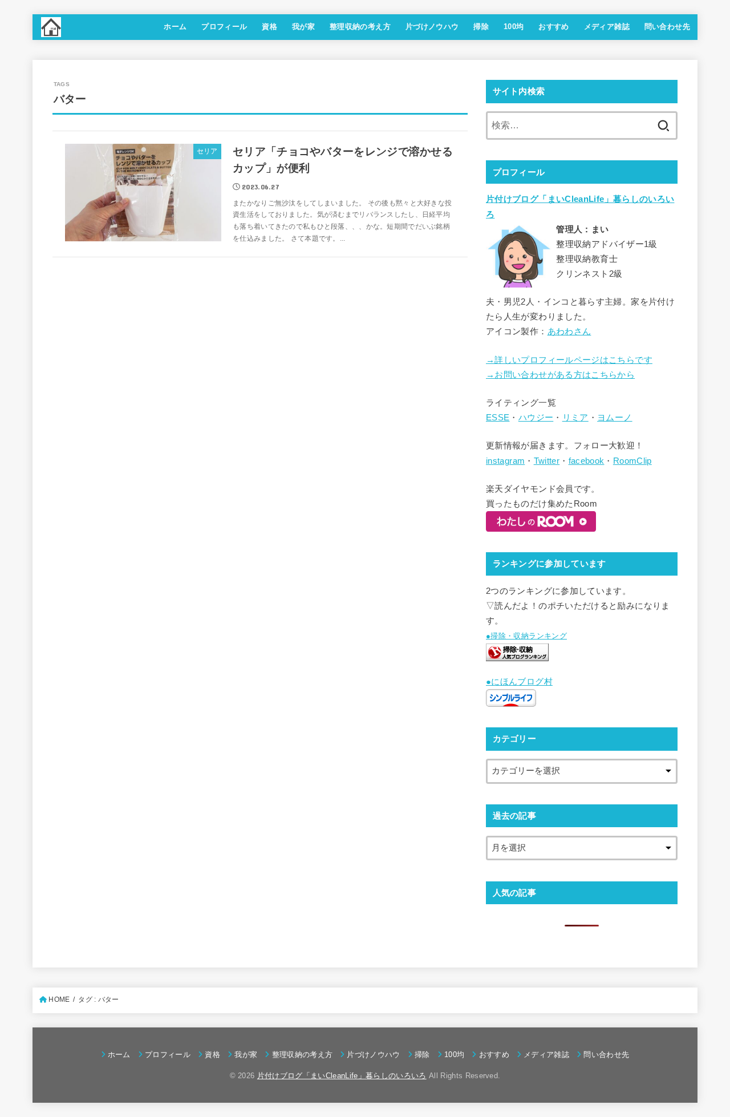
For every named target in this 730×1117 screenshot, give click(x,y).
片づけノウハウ (432, 26)
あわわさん (569, 331)
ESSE (497, 417)
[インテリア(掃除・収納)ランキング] (517, 653)
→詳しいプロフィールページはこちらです (569, 360)
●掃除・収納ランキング (526, 636)
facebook (587, 461)
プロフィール (224, 26)
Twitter (547, 461)
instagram (505, 461)
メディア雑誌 (607, 26)
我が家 (303, 26)
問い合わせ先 (667, 26)
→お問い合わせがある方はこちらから (560, 374)
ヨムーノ (614, 417)
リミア (575, 417)
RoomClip (632, 461)
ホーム (175, 26)
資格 (269, 26)
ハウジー (535, 417)
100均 (514, 26)
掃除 (481, 26)
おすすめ (553, 26)
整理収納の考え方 (360, 26)
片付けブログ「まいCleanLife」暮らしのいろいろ (342, 1075)
